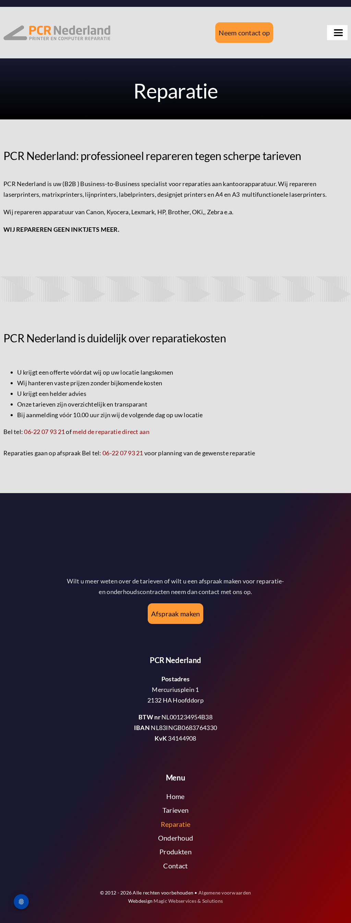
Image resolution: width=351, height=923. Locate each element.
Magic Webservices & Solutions (188, 901)
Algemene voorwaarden (224, 893)
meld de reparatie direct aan (111, 431)
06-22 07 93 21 (44, 431)
